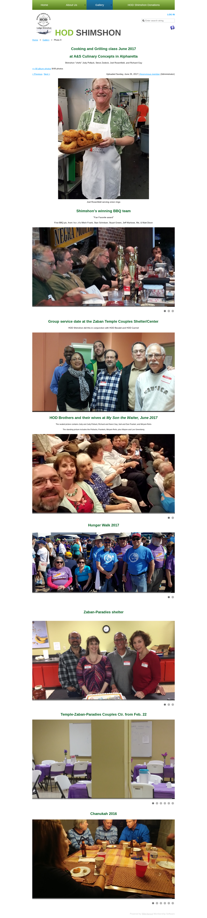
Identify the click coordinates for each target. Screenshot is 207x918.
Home (35, 40)
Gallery (46, 40)
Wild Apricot (147, 914)
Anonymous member (150, 74)
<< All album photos (41, 68)
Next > (47, 74)
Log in (171, 14)
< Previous (37, 74)
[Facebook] (172, 27)
